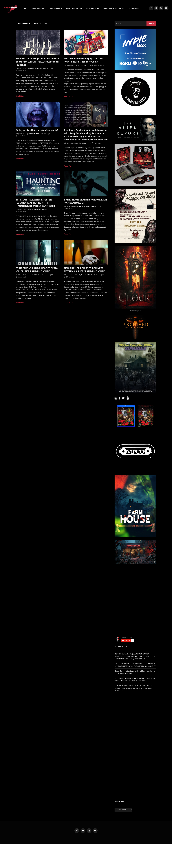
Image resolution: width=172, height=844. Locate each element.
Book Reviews (56, 8)
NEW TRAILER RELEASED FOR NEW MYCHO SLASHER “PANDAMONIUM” (84, 270)
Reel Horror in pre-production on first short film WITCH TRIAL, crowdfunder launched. (37, 61)
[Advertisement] (135, 583)
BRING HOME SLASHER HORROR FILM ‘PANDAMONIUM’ (85, 201)
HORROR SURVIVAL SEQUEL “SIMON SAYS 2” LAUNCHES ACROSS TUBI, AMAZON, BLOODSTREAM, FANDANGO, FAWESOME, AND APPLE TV (135, 656)
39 (100, 206)
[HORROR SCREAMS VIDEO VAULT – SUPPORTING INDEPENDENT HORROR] (11, 8)
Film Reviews (38, 8)
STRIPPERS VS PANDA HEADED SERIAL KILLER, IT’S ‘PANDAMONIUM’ (37, 270)
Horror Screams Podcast (114, 8)
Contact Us (134, 8)
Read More (20, 96)
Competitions (92, 8)
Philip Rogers (84, 65)
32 (52, 210)
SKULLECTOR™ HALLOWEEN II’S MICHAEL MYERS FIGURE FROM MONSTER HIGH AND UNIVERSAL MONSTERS (133, 688)
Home (26, 8)
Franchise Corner (74, 8)
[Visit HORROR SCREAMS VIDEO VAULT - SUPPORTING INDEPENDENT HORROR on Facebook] (120, 399)
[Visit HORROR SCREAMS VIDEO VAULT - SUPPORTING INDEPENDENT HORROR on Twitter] (123, 399)
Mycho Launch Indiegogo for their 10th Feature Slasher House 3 (83, 60)
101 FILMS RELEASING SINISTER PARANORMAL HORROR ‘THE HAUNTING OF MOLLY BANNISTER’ (35, 203)
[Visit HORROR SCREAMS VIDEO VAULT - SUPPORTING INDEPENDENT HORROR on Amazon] (127, 399)
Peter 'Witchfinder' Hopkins (39, 68)
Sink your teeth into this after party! (37, 130)
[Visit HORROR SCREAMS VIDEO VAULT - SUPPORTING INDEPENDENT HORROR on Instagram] (116, 399)
